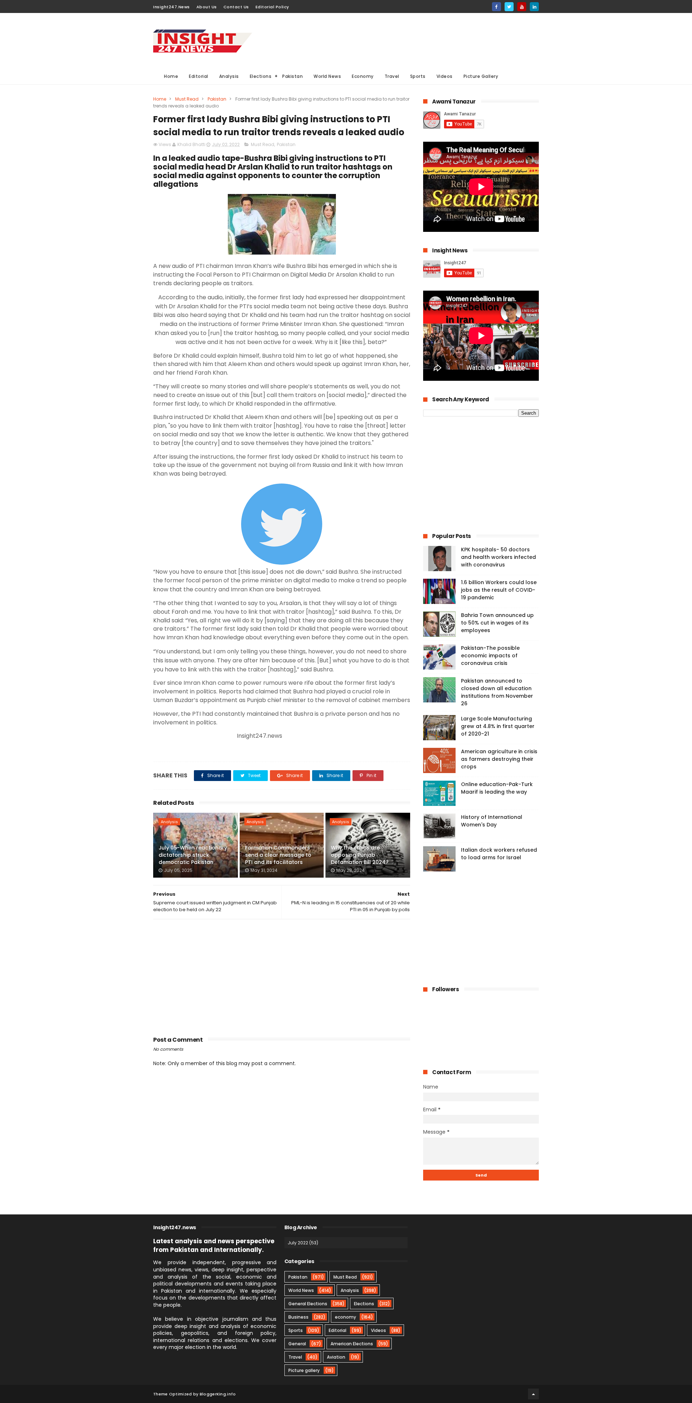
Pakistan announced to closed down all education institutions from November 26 (497, 692)
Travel (392, 76)
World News (327, 76)
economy (345, 1317)
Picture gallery (304, 1370)
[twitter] (509, 6)
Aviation (336, 1357)
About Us (206, 7)
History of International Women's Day (491, 820)
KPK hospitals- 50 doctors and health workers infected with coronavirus (498, 557)
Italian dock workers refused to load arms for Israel (499, 853)
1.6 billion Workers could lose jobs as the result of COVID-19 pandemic (499, 590)
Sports (418, 76)
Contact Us (236, 7)
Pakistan (292, 76)
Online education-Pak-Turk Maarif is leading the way (497, 788)
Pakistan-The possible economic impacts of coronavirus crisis (490, 655)
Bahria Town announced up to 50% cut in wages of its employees (497, 623)
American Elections (352, 1344)
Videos (444, 76)
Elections (261, 76)
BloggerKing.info (218, 1394)
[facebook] (496, 6)
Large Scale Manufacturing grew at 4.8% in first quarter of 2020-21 (497, 726)
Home (171, 76)
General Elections (307, 1304)
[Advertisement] (407, 40)
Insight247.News (171, 7)
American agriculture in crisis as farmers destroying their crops (499, 759)
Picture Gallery (480, 76)
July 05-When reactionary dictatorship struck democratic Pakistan (193, 854)
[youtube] (521, 6)
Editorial (198, 76)
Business (298, 1317)
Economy (363, 76)
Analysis (229, 76)
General (297, 1344)
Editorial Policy (272, 7)
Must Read (187, 99)
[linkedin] (534, 6)
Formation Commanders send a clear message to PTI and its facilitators (278, 854)
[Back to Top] (533, 1394)
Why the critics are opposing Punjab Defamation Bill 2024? (360, 854)
